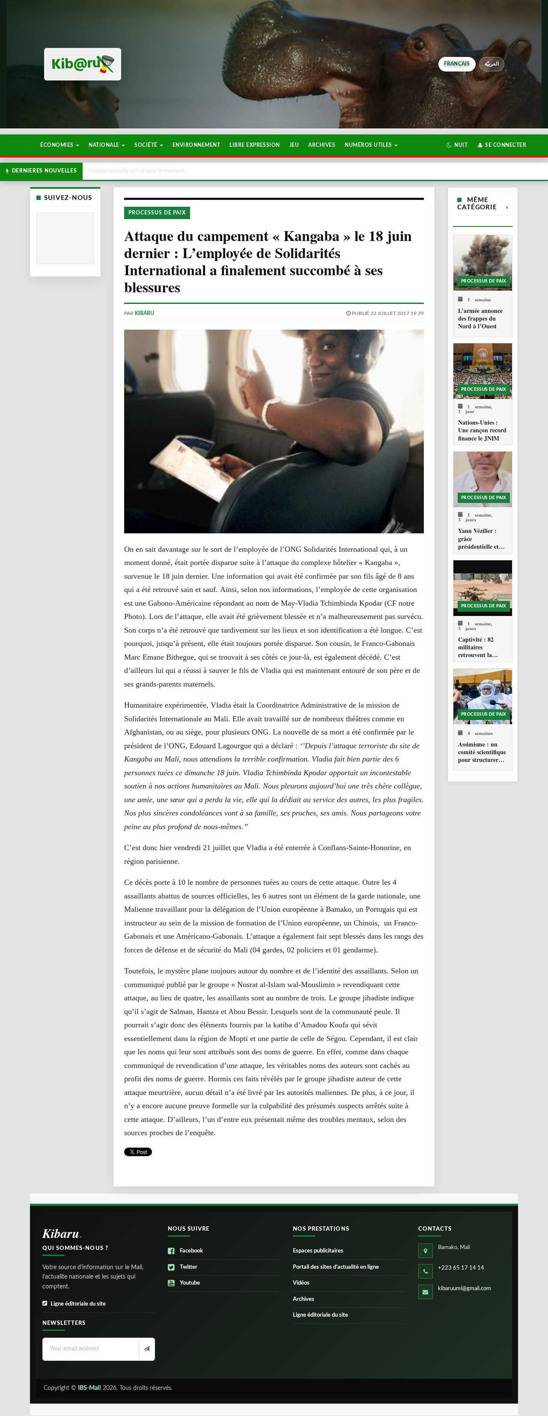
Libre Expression (254, 145)
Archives (321, 145)
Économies (57, 145)
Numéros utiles (369, 145)
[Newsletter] (146, 1350)
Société (146, 145)
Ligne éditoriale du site (78, 1304)
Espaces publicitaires (318, 1251)
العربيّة (492, 63)
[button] (457, 145)
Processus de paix (157, 212)
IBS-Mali (89, 1388)
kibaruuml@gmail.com (464, 1288)
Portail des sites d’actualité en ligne (336, 1267)
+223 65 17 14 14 (461, 1268)
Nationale (105, 145)
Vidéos (301, 1283)
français (457, 63)
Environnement (196, 145)
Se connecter (505, 145)
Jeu (294, 145)
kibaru (144, 313)
